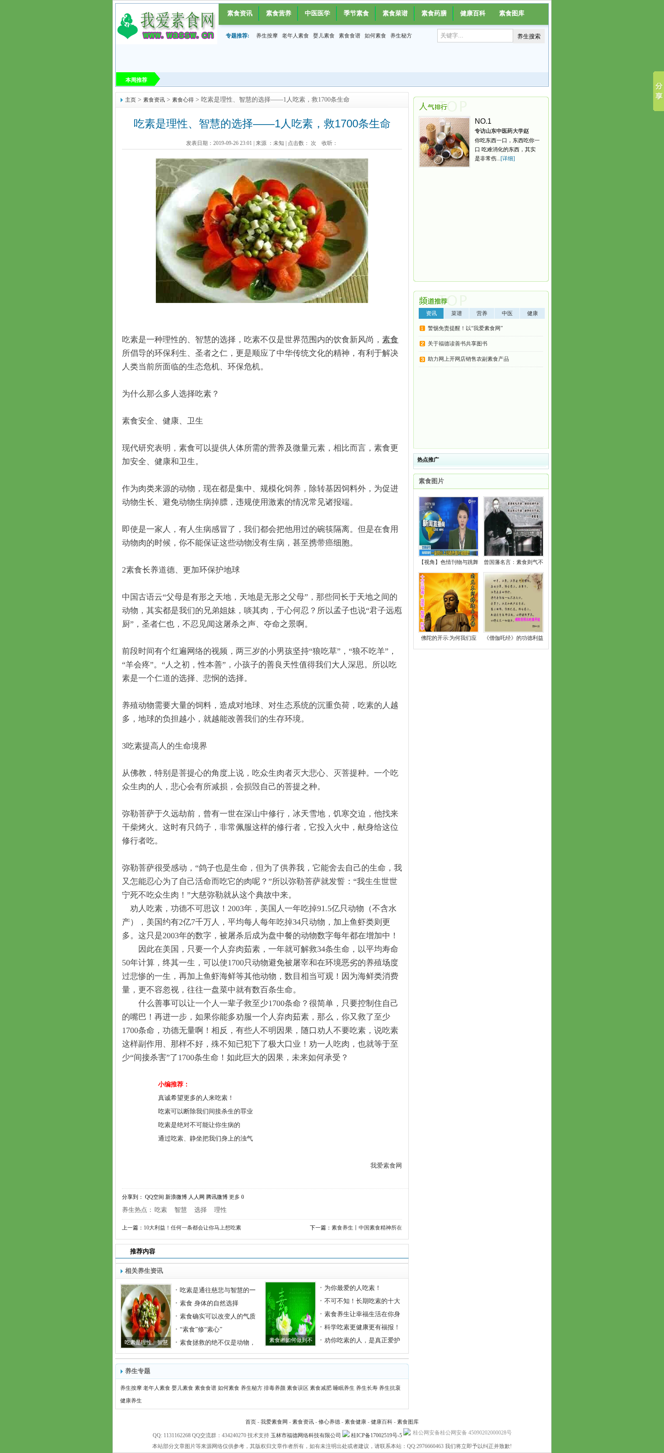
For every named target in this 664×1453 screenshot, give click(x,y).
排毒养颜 (274, 1388)
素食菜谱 (395, 13)
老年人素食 (295, 36)
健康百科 (473, 13)
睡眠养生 (344, 1388)
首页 (250, 1422)
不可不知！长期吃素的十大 (362, 1301)
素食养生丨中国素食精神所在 (367, 1228)
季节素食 (356, 13)
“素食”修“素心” (201, 1329)
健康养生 (131, 1400)
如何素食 (375, 36)
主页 (130, 100)
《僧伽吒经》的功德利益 (513, 638)
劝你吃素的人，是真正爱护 (362, 1340)
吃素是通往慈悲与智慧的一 (218, 1290)
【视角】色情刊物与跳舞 (448, 562)
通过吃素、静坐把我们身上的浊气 (205, 1138)
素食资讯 (240, 13)
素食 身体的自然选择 (209, 1303)
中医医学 (317, 13)
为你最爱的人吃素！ (352, 1288)
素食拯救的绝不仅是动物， (218, 1342)
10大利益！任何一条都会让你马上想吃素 (192, 1228)
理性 (220, 1209)
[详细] (507, 158)
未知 (278, 143)
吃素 (160, 1209)
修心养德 (329, 1422)
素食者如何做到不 (291, 1340)
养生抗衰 (390, 1388)
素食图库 (511, 13)
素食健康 (355, 1422)
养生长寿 (367, 1388)
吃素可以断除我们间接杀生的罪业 (205, 1111)
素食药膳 (434, 13)
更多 (234, 1197)
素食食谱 (349, 36)
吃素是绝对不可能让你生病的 (199, 1125)
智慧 (180, 1209)
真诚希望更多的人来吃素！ (196, 1097)
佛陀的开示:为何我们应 (449, 638)
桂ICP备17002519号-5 (376, 1435)
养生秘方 (401, 36)
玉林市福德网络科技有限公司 (306, 1435)
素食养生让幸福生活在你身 (362, 1314)
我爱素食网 (274, 1422)
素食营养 (278, 13)
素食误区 (298, 1388)
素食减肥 (321, 1388)
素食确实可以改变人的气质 (218, 1316)
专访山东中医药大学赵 (502, 131)
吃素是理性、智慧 (146, 1342)
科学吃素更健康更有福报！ (362, 1327)
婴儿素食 (324, 36)
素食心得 (183, 100)
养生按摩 (267, 36)
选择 (200, 1209)
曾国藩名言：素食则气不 (513, 562)
